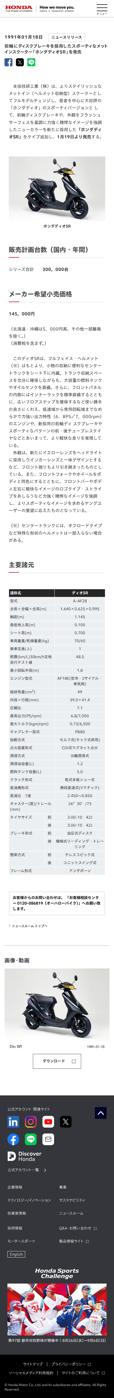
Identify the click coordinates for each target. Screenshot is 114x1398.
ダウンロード (54, 1061)
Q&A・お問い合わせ (75, 1228)
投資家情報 (16, 1213)
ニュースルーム (71, 1213)
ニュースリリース (66, 37)
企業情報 (14, 1187)
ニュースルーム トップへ (29, 925)
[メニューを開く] (102, 8)
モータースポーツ (21, 1241)
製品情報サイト (71, 1241)
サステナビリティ (72, 1200)
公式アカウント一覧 (23, 1170)
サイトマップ (33, 1364)
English (16, 1254)
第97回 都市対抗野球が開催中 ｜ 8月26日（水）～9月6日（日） (57, 1340)
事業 (63, 1187)
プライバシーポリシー (68, 1364)
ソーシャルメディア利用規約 (31, 1373)
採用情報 (14, 1228)
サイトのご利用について (81, 1373)
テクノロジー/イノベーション (29, 1200)
